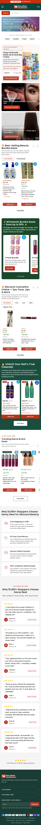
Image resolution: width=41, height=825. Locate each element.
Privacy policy (10, 820)
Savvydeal (13, 818)
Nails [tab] (31, 303)
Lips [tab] (23, 303)
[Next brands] (38, 39)
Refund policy (31, 818)
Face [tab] (16, 303)
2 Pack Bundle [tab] (7, 159)
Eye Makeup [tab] (7, 303)
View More (20, 210)
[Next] (37, 146)
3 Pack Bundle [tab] (20, 159)
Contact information (16, 822)
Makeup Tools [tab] (7, 307)
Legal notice (26, 822)
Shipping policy (30, 820)
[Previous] (33, 146)
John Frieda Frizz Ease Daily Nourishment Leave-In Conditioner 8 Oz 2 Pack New (11, 408)
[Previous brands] (2, 39)
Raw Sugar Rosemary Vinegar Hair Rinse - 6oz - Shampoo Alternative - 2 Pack (29, 408)
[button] (2, 7)
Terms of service (20, 820)
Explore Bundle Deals (11, 78)
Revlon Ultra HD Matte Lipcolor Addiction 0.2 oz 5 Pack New (9, 480)
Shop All (5, 13)
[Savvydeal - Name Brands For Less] (9, 776)
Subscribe (35, 804)
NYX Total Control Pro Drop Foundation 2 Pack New (28, 480)
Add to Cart (10, 204)
